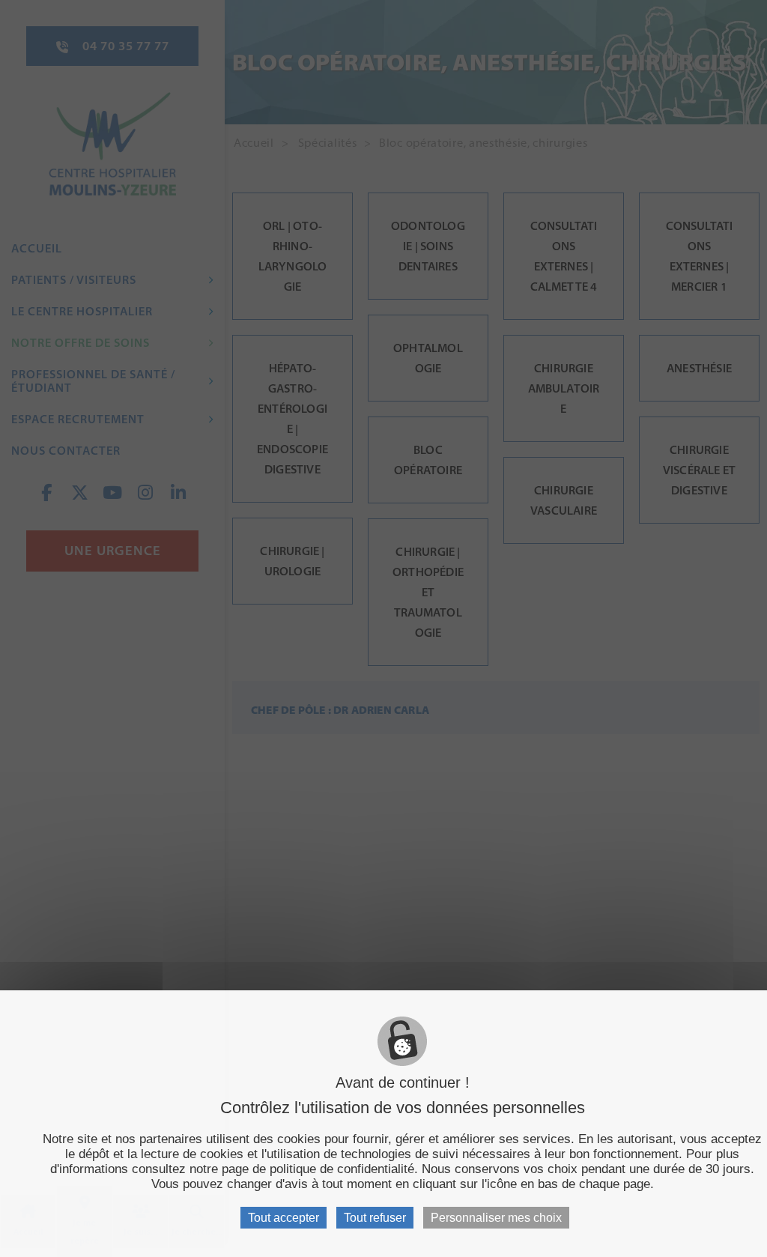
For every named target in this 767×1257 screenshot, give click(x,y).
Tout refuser (375, 1217)
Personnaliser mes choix (496, 1217)
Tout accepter (283, 1217)
